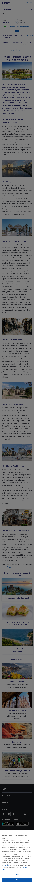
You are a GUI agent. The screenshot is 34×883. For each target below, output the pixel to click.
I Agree (17, 879)
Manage (17, 874)
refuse (7, 865)
